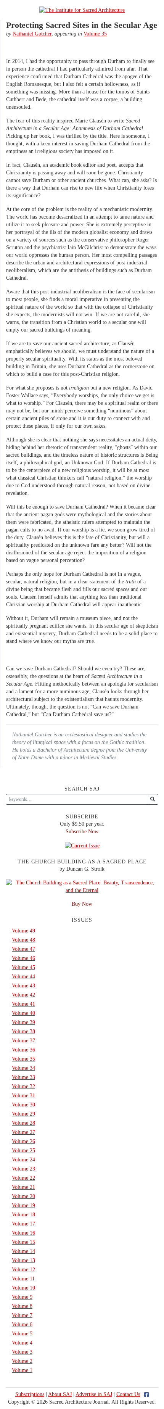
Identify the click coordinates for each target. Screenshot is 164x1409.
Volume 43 (23, 986)
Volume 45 (23, 967)
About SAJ (60, 1394)
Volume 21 (23, 1187)
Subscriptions (29, 1394)
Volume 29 (23, 1114)
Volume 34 (23, 1068)
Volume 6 (22, 1324)
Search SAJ (82, 789)
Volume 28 (23, 1123)
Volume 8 (22, 1306)
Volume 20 (23, 1196)
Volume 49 (23, 931)
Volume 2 (22, 1361)
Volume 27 (23, 1132)
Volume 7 (22, 1315)
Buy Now (82, 904)
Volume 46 (23, 958)
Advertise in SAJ (94, 1394)
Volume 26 (23, 1141)
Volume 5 (22, 1334)
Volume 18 (23, 1214)
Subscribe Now (82, 831)
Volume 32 (23, 1086)
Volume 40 (23, 1013)
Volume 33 (23, 1077)
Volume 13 (23, 1260)
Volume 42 (23, 995)
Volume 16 (23, 1233)
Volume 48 (23, 940)
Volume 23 (23, 1169)
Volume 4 (22, 1343)
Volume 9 (22, 1297)
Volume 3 (22, 1352)
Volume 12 (23, 1269)
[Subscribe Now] (82, 845)
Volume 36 (23, 1050)
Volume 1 (22, 1370)
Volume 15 (23, 1242)
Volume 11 (23, 1279)
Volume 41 (23, 1004)
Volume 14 (23, 1251)
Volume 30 (23, 1105)
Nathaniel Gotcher (32, 34)
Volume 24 (23, 1160)
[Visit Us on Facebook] (146, 1394)
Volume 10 (23, 1288)
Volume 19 (23, 1205)
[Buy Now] (82, 886)
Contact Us (128, 1394)
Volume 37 (23, 1040)
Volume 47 (23, 949)
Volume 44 (23, 976)
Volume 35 (95, 34)
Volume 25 (23, 1150)
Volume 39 (23, 1022)
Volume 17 (23, 1224)
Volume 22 (23, 1178)
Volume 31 (23, 1095)
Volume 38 (23, 1031)
